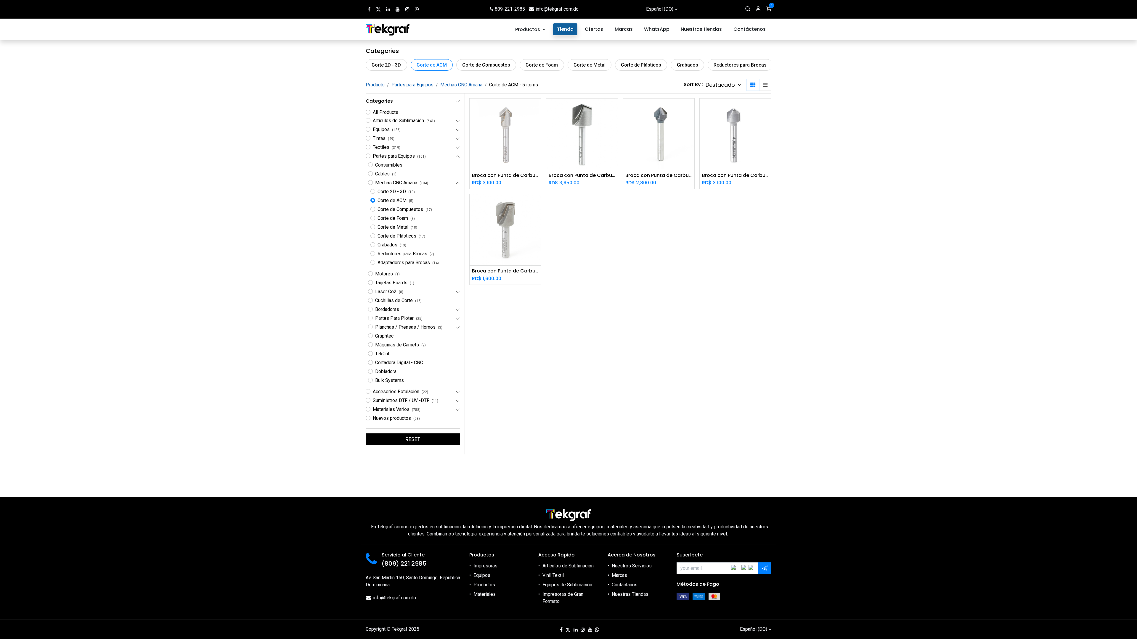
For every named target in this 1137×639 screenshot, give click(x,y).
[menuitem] (531, 29)
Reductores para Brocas (740, 65)
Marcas (619, 575)
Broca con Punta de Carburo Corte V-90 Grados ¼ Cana (658, 175)
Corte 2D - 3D (386, 65)
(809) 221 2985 (404, 563)
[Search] (748, 9)
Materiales (484, 594)
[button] (723, 85)
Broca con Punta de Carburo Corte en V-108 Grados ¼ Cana (735, 175)
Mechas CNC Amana (461, 85)
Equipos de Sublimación (567, 585)
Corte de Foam (542, 65)
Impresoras (485, 566)
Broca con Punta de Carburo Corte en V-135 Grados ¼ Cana (582, 175)
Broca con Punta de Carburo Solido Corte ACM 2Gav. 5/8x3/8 (505, 271)
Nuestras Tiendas (630, 594)
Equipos (481, 575)
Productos (484, 585)
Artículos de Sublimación (568, 566)
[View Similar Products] (537, 134)
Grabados (687, 65)
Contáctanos (624, 585)
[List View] (765, 85)
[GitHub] (417, 9)
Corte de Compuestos (486, 65)
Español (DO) (659, 9)
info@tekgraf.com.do (557, 9)
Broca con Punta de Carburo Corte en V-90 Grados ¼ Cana (505, 175)
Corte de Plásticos (641, 65)
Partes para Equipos (412, 85)
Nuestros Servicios (632, 566)
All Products (385, 112)
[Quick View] (537, 108)
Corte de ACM (432, 65)
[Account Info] (758, 9)
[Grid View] (752, 85)
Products (375, 85)
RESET (412, 439)
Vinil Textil (553, 575)
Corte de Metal (590, 65)
